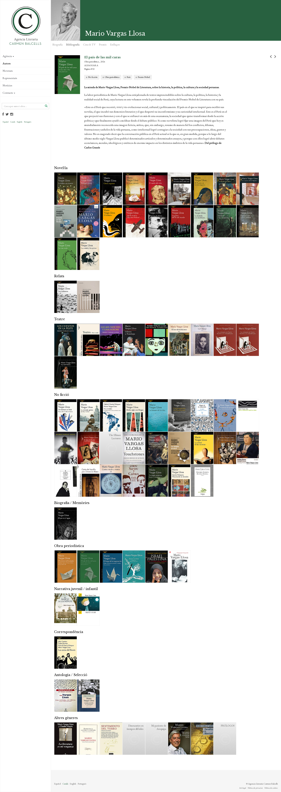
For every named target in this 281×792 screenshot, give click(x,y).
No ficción (92, 77)
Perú (128, 77)
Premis (103, 44)
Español (5, 122)
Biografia (58, 44)
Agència (7, 56)
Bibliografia (73, 44)
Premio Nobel (144, 77)
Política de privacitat (255, 788)
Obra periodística (112, 77)
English (19, 122)
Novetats (8, 70)
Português (27, 122)
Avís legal (242, 788)
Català (12, 122)
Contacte (8, 92)
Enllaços (115, 44)
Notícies (7, 85)
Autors (7, 63)
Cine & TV (89, 44)
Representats (10, 78)
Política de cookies (271, 788)
